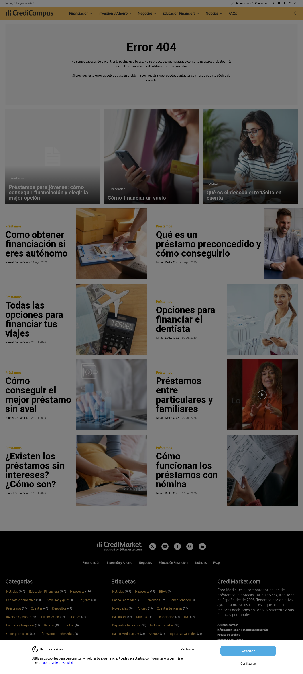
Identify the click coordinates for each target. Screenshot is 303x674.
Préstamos (17, 178)
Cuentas (213, 183)
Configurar (248, 663)
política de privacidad (58, 662)
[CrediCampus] (29, 13)
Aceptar (248, 650)
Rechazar (188, 649)
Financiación (117, 189)
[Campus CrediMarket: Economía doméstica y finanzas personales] (119, 546)
